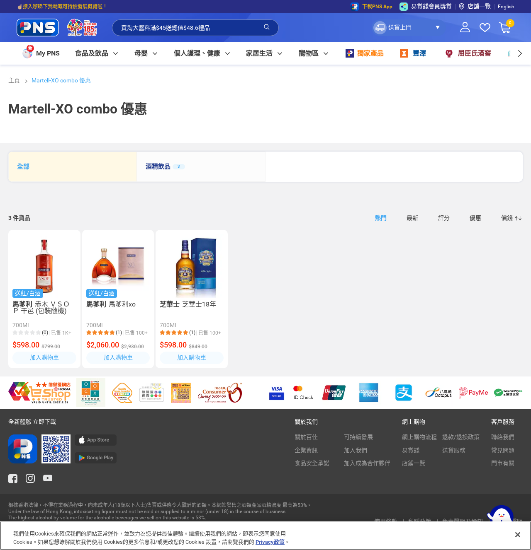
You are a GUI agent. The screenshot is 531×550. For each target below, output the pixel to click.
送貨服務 (453, 450)
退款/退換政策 (461, 437)
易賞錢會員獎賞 (431, 6)
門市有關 (502, 463)
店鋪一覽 (413, 463)
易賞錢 (410, 450)
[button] (409, 27)
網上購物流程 (419, 437)
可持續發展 (358, 437)
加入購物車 (44, 357)
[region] (265, 535)
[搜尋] (267, 27)
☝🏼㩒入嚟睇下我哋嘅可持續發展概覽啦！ (62, 7)
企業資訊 (306, 450)
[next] (519, 53)
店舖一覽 (479, 6)
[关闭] (518, 535)
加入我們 (355, 450)
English (506, 7)
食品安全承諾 (312, 463)
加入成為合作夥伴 (367, 463)
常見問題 (502, 450)
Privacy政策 (270, 541)
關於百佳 (306, 437)
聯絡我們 (502, 437)
